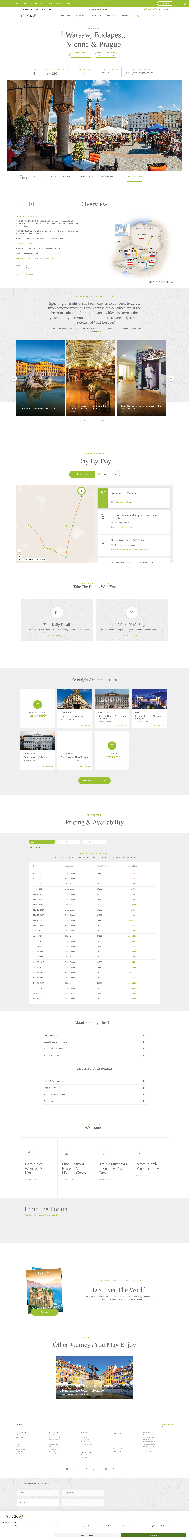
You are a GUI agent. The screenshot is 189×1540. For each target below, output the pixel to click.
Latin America (20, 1451)
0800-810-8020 (149, 9)
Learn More (28, 1179)
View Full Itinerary (27, 274)
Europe (18, 1446)
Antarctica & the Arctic (22, 1437)
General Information (149, 1437)
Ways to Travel (81, 16)
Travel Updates (147, 1451)
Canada (18, 1444)
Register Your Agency (119, 1449)
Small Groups (52, 1451)
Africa (17, 1435)
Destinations (65, 16)
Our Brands (110, 16)
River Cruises (52, 1449)
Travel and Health (148, 1449)
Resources (124, 16)
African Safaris (52, 1435)
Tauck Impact (85, 1439)
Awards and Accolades (88, 1435)
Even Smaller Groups (54, 1437)
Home (18, 1424)
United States (20, 1454)
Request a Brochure (149, 1446)
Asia (17, 1439)
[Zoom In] (19, 556)
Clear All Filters (35, 847)
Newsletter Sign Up (149, 1442)
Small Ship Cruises (54, 1454)
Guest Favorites (53, 1444)
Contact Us (146, 1432)
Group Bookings (148, 1439)
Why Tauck (96, 16)
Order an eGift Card (149, 1444)
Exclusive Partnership (54, 1439)
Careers (83, 1455)
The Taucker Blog (86, 1444)
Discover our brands (27, 9)
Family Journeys (53, 1442)
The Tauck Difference (87, 1442)
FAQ (144, 1434)
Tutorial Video (117, 1433)
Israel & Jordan (20, 1449)
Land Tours (51, 1446)
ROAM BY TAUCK (46, 9)
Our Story (84, 1437)
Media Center (85, 1457)
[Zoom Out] (19, 559)
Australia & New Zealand (23, 1442)
